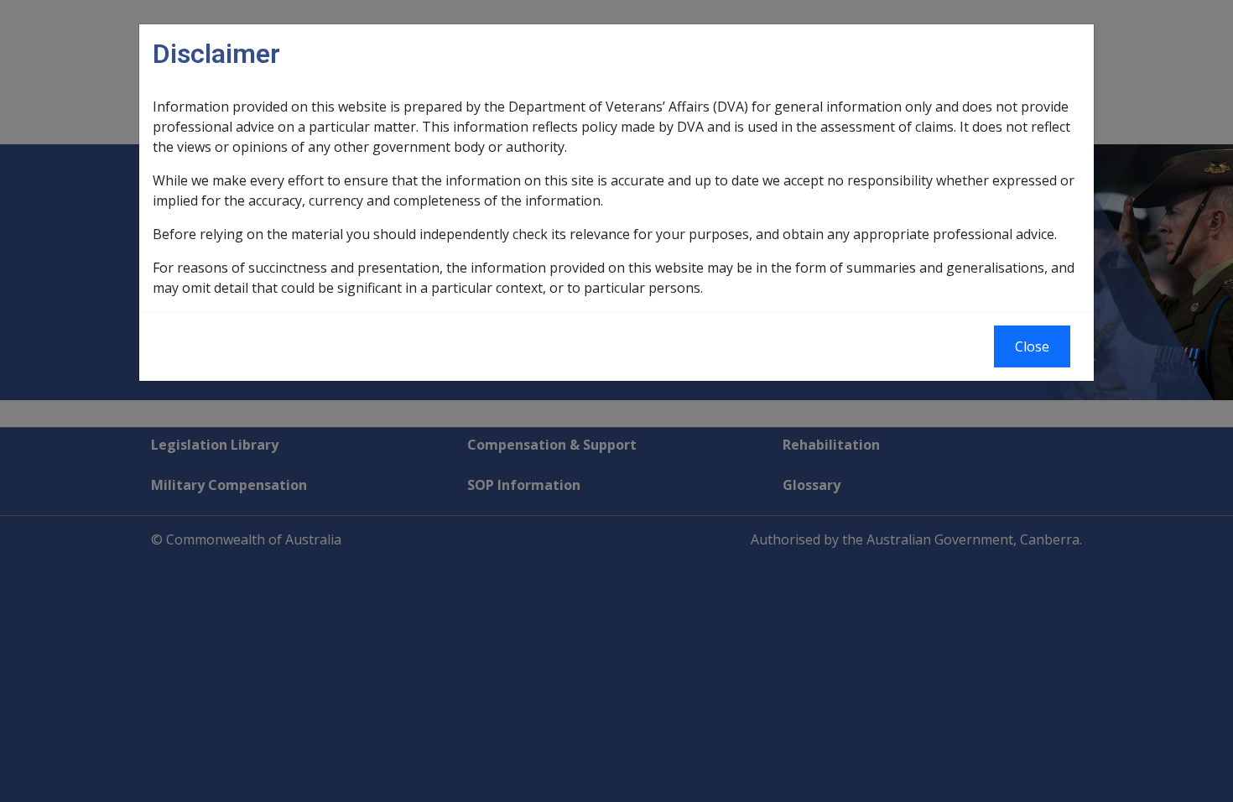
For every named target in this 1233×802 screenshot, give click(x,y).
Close (1032, 346)
